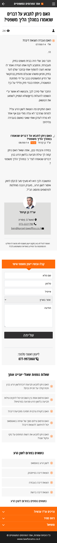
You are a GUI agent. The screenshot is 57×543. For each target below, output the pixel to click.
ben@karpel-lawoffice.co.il (26, 228)
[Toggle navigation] (53, 3)
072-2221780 (26, 224)
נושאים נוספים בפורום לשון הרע (29, 501)
